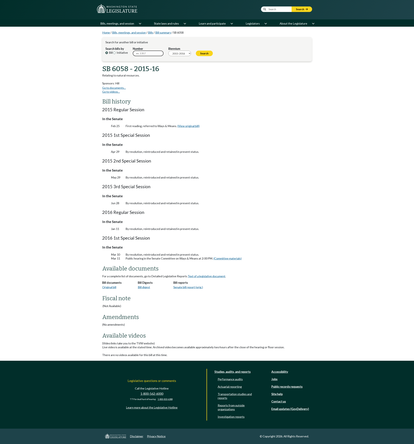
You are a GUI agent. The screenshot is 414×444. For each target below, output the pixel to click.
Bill (110, 52)
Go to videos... (111, 91)
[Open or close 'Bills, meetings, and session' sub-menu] (140, 23)
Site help (277, 394)
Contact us (278, 401)
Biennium (174, 48)
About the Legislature (293, 23)
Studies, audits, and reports (232, 372)
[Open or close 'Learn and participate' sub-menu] (232, 23)
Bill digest (144, 287)
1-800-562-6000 (151, 393)
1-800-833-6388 (165, 399)
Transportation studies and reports (235, 396)
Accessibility (279, 372)
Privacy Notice (156, 436)
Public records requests (287, 386)
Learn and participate (212, 23)
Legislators (253, 23)
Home (106, 32)
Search (300, 9)
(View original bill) (188, 126)
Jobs (274, 379)
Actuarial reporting (230, 386)
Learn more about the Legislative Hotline (152, 407)
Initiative (122, 52)
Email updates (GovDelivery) (290, 409)
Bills (150, 32)
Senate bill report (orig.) (188, 287)
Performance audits (230, 379)
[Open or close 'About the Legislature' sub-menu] (313, 23)
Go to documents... (114, 88)
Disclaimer (136, 436)
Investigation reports (231, 416)
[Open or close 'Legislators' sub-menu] (265, 23)
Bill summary (163, 32)
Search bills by (114, 48)
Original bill (109, 287)
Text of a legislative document (206, 276)
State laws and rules (166, 23)
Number (138, 48)
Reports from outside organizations (231, 407)
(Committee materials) (227, 258)
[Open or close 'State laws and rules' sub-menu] (185, 23)
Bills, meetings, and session (117, 23)
